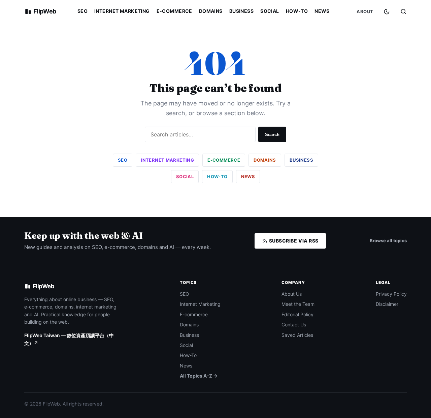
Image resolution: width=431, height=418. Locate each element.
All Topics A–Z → (199, 376)
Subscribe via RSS (293, 241)
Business (241, 11)
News (322, 11)
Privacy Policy (391, 294)
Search (272, 134)
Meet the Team (297, 304)
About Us (291, 294)
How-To (297, 11)
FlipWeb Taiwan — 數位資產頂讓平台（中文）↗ (69, 339)
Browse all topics (388, 240)
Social (269, 11)
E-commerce (174, 11)
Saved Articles (297, 335)
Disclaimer (387, 304)
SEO (82, 11)
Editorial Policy (297, 314)
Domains (211, 11)
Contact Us (293, 324)
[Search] (403, 11)
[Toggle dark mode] (386, 11)
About (365, 11)
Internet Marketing (122, 11)
